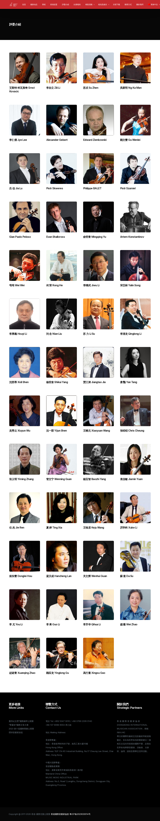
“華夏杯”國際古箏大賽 (18, 725)
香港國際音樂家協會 (60, 814)
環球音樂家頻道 (16, 732)
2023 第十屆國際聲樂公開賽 (21, 728)
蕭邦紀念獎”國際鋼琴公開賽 (21, 721)
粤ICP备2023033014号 (80, 814)
